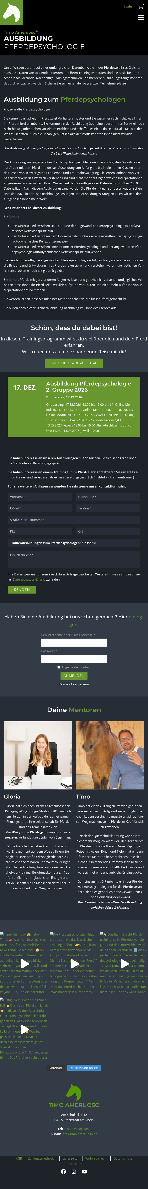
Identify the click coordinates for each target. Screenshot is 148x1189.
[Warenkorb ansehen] (141, 6)
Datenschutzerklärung (29, 579)
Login (128, 6)
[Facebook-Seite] (63, 1171)
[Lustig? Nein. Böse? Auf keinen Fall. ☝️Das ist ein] (24, 1029)
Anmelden (74, 676)
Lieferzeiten (70, 1158)
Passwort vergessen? (74, 684)
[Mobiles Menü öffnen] (141, 17)
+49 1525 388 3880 (77, 1129)
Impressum (74, 1164)
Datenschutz (123, 1158)
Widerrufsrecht (96, 1158)
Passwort (49, 651)
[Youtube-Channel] (84, 1171)
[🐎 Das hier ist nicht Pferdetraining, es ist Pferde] (124, 964)
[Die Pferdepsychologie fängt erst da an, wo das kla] (74, 964)
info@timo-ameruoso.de (79, 1134)
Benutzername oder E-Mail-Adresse (68, 635)
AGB (19, 1158)
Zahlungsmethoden (42, 1158)
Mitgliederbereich (71, 363)
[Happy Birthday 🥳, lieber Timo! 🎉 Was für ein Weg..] (24, 964)
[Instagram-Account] (74, 1171)
